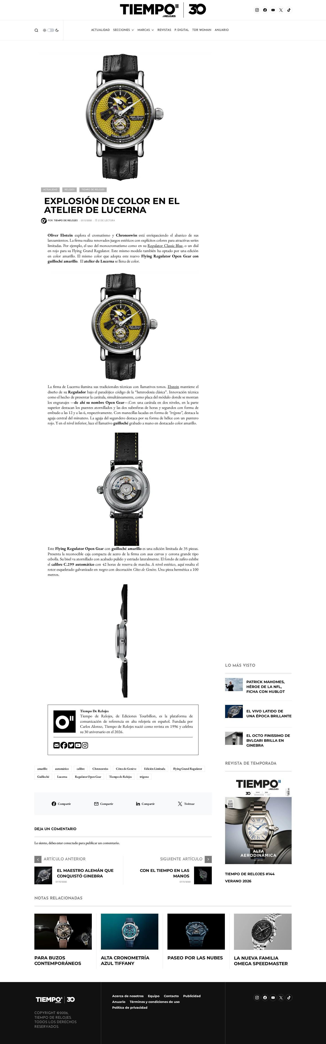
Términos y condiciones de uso (155, 1002)
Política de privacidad (129, 1008)
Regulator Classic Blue (165, 245)
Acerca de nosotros (127, 996)
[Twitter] (71, 746)
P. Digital (182, 30)
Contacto (171, 996)
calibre (81, 769)
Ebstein (173, 386)
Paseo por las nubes (195, 957)
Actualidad (100, 30)
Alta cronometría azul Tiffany (125, 960)
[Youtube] (78, 746)
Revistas (164, 30)
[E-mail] (56, 746)
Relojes (69, 190)
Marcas (143, 30)
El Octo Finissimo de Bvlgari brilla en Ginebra (268, 741)
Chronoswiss (100, 769)
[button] (36, 30)
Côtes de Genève (126, 769)
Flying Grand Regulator (187, 769)
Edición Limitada (154, 769)
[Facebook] (265, 10)
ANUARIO (222, 30)
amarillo (42, 769)
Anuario (118, 1002)
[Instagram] (257, 10)
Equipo (153, 996)
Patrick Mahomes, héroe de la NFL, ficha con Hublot (265, 687)
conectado (71, 843)
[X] (281, 10)
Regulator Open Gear (88, 777)
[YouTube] (273, 10)
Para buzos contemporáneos (57, 960)
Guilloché (43, 777)
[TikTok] (289, 10)
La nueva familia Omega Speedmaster (261, 960)
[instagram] (85, 746)
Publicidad (192, 996)
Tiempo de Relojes (93, 190)
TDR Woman (201, 30)
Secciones (121, 30)
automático (62, 769)
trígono (144, 777)
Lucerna (62, 777)
